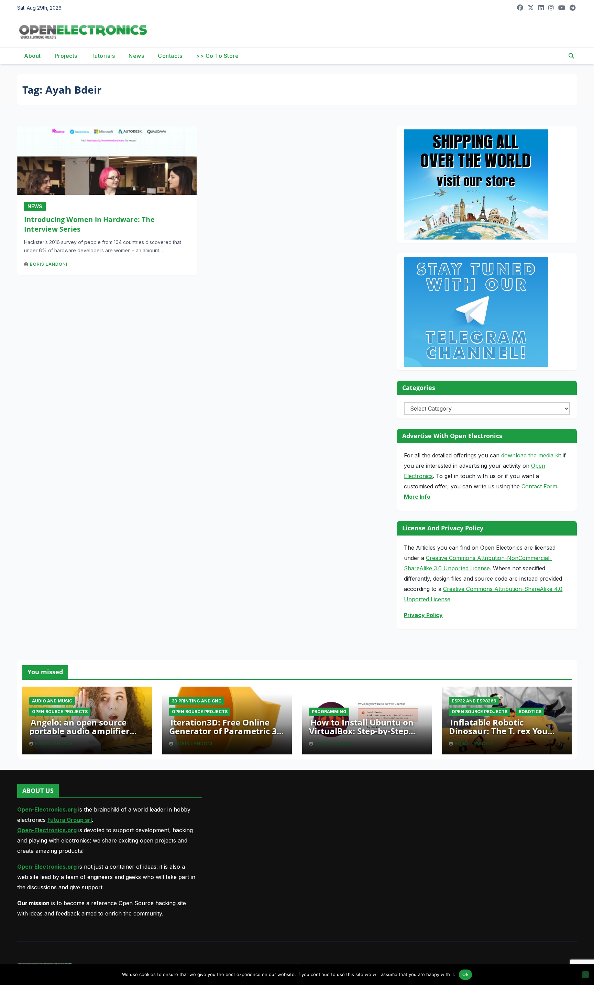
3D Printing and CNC (196, 700)
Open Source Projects (60, 711)
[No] (585, 974)
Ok (465, 974)
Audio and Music (52, 700)
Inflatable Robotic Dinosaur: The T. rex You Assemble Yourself (498, 731)
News (136, 55)
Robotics (530, 711)
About (32, 55)
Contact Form (539, 486)
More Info (417, 496)
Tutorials (103, 55)
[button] (571, 55)
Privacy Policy (423, 615)
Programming (329, 711)
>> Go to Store (217, 55)
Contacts (170, 55)
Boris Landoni (48, 264)
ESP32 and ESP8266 (474, 700)
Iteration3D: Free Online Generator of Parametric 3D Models (226, 731)
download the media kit (531, 455)
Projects (66, 55)
